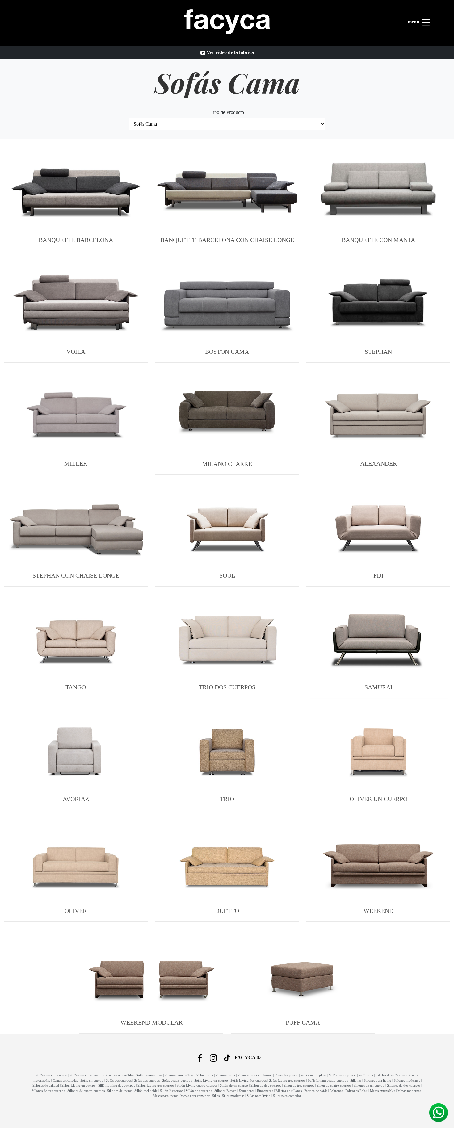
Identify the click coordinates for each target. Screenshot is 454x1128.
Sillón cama (204, 1075)
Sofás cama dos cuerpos (87, 1075)
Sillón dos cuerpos (199, 1090)
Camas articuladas (65, 1080)
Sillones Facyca (225, 1090)
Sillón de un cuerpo (234, 1085)
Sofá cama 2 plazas (342, 1075)
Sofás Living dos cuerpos (248, 1080)
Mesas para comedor (195, 1095)
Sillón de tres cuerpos (299, 1085)
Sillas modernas (233, 1095)
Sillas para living (259, 1095)
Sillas (216, 1095)
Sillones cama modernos (255, 1075)
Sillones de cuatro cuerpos (86, 1090)
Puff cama (366, 1075)
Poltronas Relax (356, 1090)
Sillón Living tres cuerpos (155, 1085)
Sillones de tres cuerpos (48, 1090)
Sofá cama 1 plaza (313, 1075)
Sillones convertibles (179, 1075)
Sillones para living (377, 1080)
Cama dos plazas (286, 1075)
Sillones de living (119, 1090)
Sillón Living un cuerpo (78, 1085)
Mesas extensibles (382, 1090)
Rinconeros (265, 1090)
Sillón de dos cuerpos (265, 1085)
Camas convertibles (120, 1075)
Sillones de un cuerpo (369, 1085)
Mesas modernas (409, 1090)
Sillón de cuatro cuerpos (334, 1085)
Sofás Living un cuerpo (211, 1080)
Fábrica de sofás (315, 1090)
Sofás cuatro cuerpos (177, 1080)
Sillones (355, 1080)
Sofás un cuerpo (91, 1080)
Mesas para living (165, 1095)
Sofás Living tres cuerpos (287, 1080)
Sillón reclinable (146, 1090)
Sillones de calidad (45, 1085)
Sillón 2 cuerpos (171, 1090)
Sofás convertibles (149, 1075)
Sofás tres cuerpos (147, 1080)
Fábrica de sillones (288, 1090)
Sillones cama (225, 1075)
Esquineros (246, 1090)
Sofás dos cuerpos (119, 1080)
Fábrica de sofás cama (391, 1075)
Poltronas (336, 1090)
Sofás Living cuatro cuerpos (328, 1080)
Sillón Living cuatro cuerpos (197, 1085)
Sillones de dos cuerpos (403, 1085)
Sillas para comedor (287, 1095)
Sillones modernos (407, 1080)
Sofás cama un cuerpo (51, 1075)
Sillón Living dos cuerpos (116, 1085)
